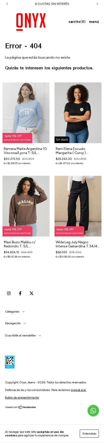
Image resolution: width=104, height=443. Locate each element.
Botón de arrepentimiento (22, 397)
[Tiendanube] (21, 408)
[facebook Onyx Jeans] (20, 293)
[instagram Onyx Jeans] (9, 293)
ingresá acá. (78, 390)
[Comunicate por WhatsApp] (93, 410)
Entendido (89, 433)
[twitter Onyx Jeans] (31, 293)
